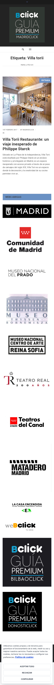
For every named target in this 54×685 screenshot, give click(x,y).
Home (23, 65)
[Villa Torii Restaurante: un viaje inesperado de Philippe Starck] (27, 101)
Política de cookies (24, 657)
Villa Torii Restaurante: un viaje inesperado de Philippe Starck (26, 144)
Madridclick (28, 130)
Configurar (27, 679)
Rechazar (27, 673)
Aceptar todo (27, 666)
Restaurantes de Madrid (17, 133)
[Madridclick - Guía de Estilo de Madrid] (27, 24)
